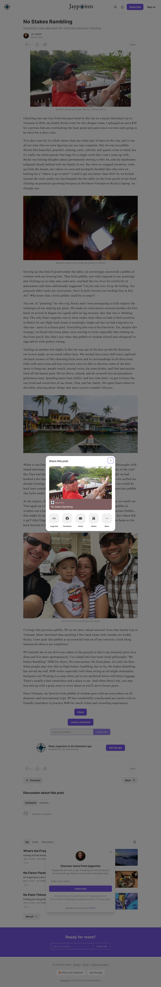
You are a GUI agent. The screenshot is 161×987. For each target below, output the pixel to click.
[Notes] (94, 518)
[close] (110, 460)
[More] (107, 518)
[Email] (80, 518)
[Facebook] (67, 518)
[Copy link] (54, 518)
